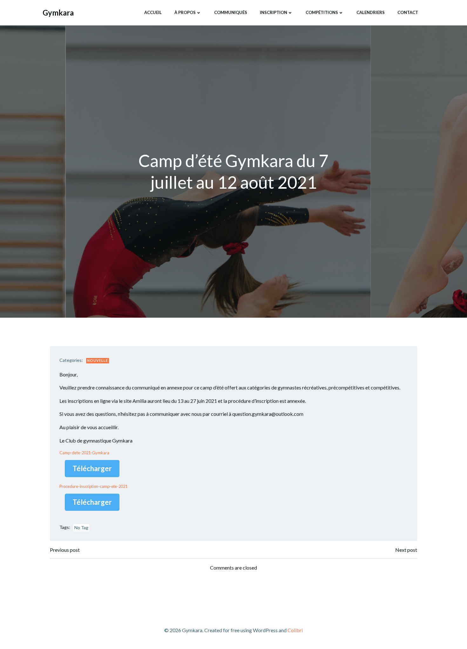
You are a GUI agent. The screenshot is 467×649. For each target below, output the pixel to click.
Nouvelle (97, 360)
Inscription (273, 12)
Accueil (153, 12)
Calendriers (370, 12)
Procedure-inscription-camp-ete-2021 (93, 486)
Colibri (295, 630)
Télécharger (92, 468)
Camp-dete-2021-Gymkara (84, 452)
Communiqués (230, 12)
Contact (407, 12)
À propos (185, 12)
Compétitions (322, 12)
